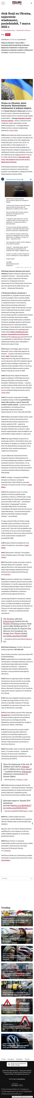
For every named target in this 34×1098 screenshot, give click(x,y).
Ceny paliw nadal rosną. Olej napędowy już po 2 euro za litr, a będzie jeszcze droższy (15, 159)
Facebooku (6, 574)
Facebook (19, 1059)
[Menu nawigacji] (3, 3)
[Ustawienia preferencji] (32, 823)
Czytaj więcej (13, 130)
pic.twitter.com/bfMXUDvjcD (15, 808)
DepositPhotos (21, 1079)
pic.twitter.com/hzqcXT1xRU (15, 636)
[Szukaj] (31, 3)
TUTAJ (3, 557)
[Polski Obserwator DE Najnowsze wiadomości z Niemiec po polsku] (17, 3)
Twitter (27, 1059)
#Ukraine (25, 766)
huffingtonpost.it (16, 337)
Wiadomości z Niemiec (23, 30)
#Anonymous (8, 621)
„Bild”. (8, 356)
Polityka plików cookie (27, 1096)
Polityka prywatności (16, 1096)
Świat (8, 34)
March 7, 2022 (22, 779)
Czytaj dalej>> (5, 860)
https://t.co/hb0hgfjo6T (21, 805)
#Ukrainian (26, 771)
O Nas (3, 1059)
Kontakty (11, 1059)
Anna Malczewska (9, 30)
